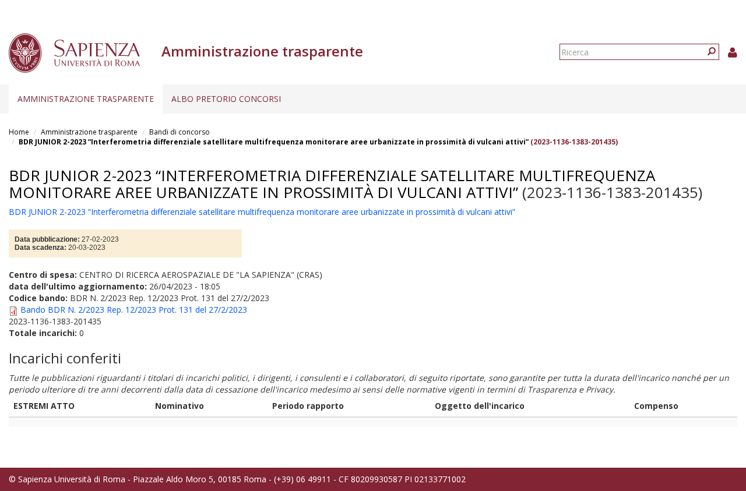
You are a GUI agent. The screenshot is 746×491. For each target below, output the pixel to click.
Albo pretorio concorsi (226, 98)
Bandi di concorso (179, 132)
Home (19, 132)
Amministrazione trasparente (85, 98)
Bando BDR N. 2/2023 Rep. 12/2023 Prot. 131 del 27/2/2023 (133, 309)
